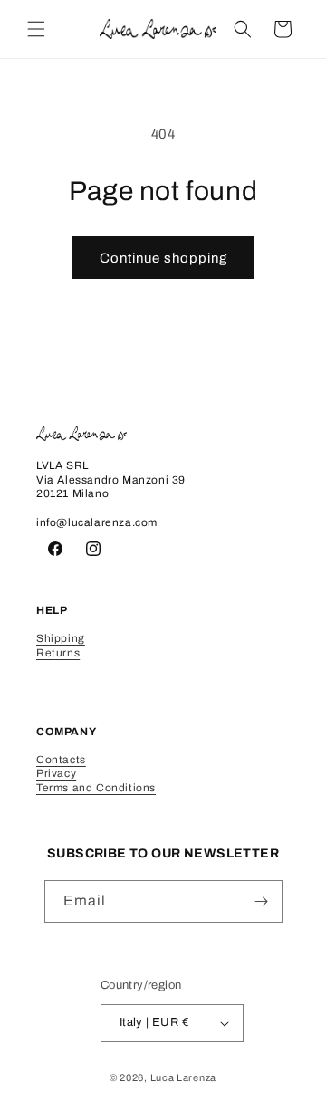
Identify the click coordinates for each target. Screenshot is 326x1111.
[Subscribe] (262, 901)
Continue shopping (163, 258)
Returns (58, 652)
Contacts (61, 759)
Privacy (56, 773)
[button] (36, 29)
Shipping (60, 638)
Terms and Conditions (96, 787)
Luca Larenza (183, 1077)
